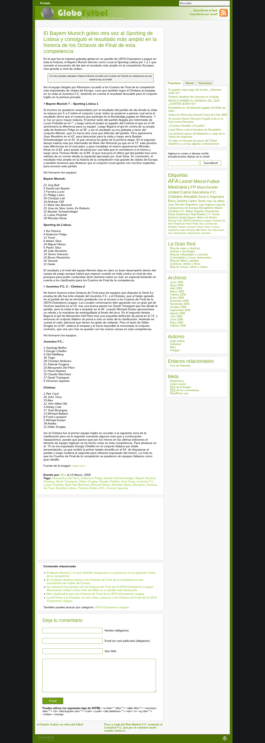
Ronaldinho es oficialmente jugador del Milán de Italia (196, 109)
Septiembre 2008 (180, 310)
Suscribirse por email (203, 14)
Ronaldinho (206, 207)
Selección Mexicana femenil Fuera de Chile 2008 (197, 114)
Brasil (218, 207)
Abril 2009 (176, 288)
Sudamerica (174, 230)
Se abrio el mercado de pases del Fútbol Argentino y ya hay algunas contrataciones (193, 142)
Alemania (190, 230)
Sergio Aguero (187, 217)
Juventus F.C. (145, 481)
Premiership (212, 211)
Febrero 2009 (178, 294)
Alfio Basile (201, 230)
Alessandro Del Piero (66, 478)
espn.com (78, 465)
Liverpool (191, 227)
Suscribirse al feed (205, 10)
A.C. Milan (186, 211)
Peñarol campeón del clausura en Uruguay (193, 96)
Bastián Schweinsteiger (119, 478)
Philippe (174, 350)
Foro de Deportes (180, 365)
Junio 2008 (176, 319)
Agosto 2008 (177, 313)
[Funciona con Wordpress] (224, 740)
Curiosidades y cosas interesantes (190, 257)
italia (183, 230)
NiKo (63, 474)
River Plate (192, 223)
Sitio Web (110, 651)
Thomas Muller (87, 488)
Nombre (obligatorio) (117, 630)
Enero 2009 (177, 297)
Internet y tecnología (182, 251)
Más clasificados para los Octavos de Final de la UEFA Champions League (95, 593)
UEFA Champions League (112, 607)
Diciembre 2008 (179, 300)
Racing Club (175, 220)
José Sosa (128, 481)
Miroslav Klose (121, 484)
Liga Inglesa (207, 204)
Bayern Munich (145, 478)
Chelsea (48, 481)
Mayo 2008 (176, 322)
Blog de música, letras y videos (189, 266)
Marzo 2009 (177, 291)
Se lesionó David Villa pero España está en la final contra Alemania (195, 120)
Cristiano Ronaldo (183, 197)
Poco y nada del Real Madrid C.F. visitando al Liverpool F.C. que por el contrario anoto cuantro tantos (133, 727)
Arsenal (217, 220)
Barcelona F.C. (204, 192)
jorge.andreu (177, 341)
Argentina (217, 196)
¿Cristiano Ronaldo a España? (186, 125)
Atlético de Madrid (206, 217)
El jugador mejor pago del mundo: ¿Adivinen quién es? (194, 91)
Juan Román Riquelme (183, 204)
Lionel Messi (192, 181)
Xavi (209, 230)
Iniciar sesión (178, 384)
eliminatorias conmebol (199, 233)
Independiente (180, 233)
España (199, 211)
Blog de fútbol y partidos (184, 260)
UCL (102, 488)
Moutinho (139, 484)
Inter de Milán (216, 201)
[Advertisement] (132, 23)
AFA (173, 181)
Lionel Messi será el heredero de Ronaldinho (194, 129)
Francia (215, 227)
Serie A (203, 196)
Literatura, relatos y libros (185, 263)
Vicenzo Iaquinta (117, 488)
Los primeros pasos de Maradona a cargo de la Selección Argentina (196, 135)
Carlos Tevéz (197, 201)
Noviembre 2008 (179, 303)
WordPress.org (179, 393)
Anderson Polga (91, 478)
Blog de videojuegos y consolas (189, 254)
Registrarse (177, 380)
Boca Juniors (177, 201)
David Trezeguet (66, 481)
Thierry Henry (204, 227)
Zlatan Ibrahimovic (179, 214)
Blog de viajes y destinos (185, 248)
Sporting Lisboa (66, 488)
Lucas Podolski (53, 484)
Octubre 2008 (178, 307)
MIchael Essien (100, 484)
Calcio (186, 192)
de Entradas (180, 387)
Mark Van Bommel (77, 484)
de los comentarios (184, 390)
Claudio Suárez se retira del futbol (61, 724)
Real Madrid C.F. (201, 214)
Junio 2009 (176, 282)
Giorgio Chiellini (109, 481)
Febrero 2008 (178, 325)
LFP (192, 187)
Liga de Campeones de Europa (196, 206)
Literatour (175, 344)
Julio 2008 (176, 316)
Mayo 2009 (176, 285)
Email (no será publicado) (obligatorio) (127, 640)
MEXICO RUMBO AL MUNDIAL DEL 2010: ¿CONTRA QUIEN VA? (194, 102)
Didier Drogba (88, 481)
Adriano (182, 227)
